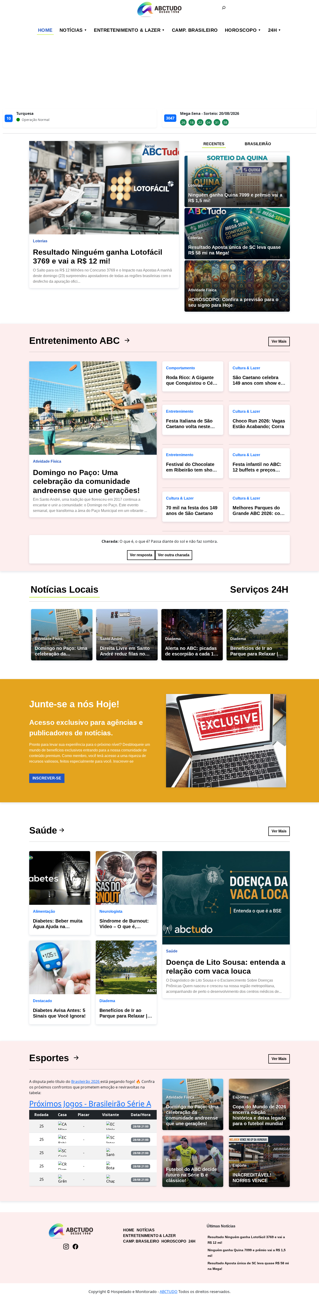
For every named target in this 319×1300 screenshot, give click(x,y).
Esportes (50, 1058)
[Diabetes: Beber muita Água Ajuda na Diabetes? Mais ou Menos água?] (59, 878)
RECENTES (213, 144)
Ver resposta (141, 555)
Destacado (42, 1001)
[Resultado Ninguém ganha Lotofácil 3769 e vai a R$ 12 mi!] (104, 187)
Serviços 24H (259, 589)
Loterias (40, 241)
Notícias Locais (64, 589)
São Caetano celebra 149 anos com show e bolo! (257, 383)
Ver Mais (279, 341)
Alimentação (44, 911)
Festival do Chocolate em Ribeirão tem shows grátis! (192, 470)
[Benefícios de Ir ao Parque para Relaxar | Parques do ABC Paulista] (126, 967)
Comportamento (180, 368)
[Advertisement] (159, 73)
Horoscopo (241, 30)
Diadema (107, 1001)
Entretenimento (179, 411)
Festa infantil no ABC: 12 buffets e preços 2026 (257, 470)
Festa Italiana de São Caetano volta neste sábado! (189, 426)
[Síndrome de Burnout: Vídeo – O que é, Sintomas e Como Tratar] (126, 878)
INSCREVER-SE (46, 778)
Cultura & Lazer (180, 498)
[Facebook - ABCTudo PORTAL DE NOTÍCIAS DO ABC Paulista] (75, 1246)
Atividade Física (47, 461)
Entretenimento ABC (75, 340)
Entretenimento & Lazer (127, 30)
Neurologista (110, 911)
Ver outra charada (173, 555)
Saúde (43, 830)
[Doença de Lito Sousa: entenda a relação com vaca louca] (226, 897)
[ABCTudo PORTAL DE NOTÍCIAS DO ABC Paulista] (159, 9)
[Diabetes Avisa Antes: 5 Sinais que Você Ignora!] (59, 967)
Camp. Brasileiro (195, 30)
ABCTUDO (168, 1291)
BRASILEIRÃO (258, 144)
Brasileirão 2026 (85, 1081)
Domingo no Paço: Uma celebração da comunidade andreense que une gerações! (86, 481)
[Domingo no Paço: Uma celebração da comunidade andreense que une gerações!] (93, 408)
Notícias (71, 30)
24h (272, 30)
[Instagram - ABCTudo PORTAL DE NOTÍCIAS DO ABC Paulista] (66, 1246)
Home (45, 30)
